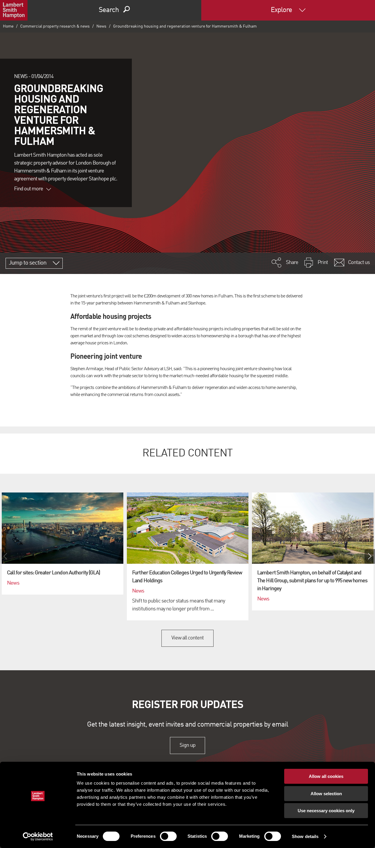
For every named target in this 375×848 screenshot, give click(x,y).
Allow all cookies (326, 776)
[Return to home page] (14, 10)
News (101, 26)
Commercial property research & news (55, 26)
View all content (187, 638)
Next (369, 556)
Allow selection (326, 793)
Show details (305, 836)
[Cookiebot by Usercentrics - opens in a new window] (38, 836)
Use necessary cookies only (326, 810)
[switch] (168, 836)
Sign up (187, 745)
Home (8, 26)
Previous (5, 556)
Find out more (28, 189)
